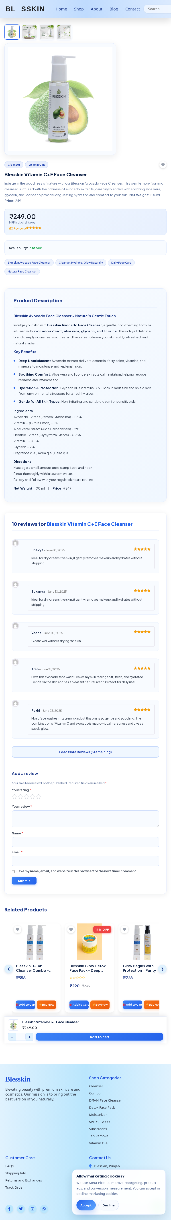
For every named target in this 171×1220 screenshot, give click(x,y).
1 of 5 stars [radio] (14, 796)
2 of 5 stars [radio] (20, 796)
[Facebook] (9, 1209)
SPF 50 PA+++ (99, 1121)
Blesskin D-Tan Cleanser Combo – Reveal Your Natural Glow (33, 973)
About (96, 9)
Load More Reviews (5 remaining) (85, 752)
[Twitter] (21, 1209)
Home (61, 9)
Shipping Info (15, 1173)
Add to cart (100, 1037)
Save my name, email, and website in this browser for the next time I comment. (76, 871)
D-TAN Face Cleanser (105, 1100)
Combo (94, 1093)
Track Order (14, 1187)
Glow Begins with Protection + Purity (139, 968)
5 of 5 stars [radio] (38, 796)
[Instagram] (32, 1209)
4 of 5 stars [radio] (32, 796)
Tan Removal (99, 1136)
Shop (79, 9)
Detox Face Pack (102, 1107)
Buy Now (48, 1004)
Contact (132, 9)
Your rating (21, 790)
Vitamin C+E (36, 164)
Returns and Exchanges (23, 1180)
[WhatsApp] (44, 1209)
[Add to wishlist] (163, 164)
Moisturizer (98, 1114)
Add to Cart (27, 1004)
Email (17, 852)
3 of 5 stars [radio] (26, 796)
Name (17, 833)
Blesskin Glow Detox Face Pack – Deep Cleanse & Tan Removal (87, 973)
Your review (22, 806)
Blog (114, 9)
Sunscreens (98, 1128)
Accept (86, 1205)
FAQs (9, 1166)
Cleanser (14, 164)
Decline (108, 1205)
